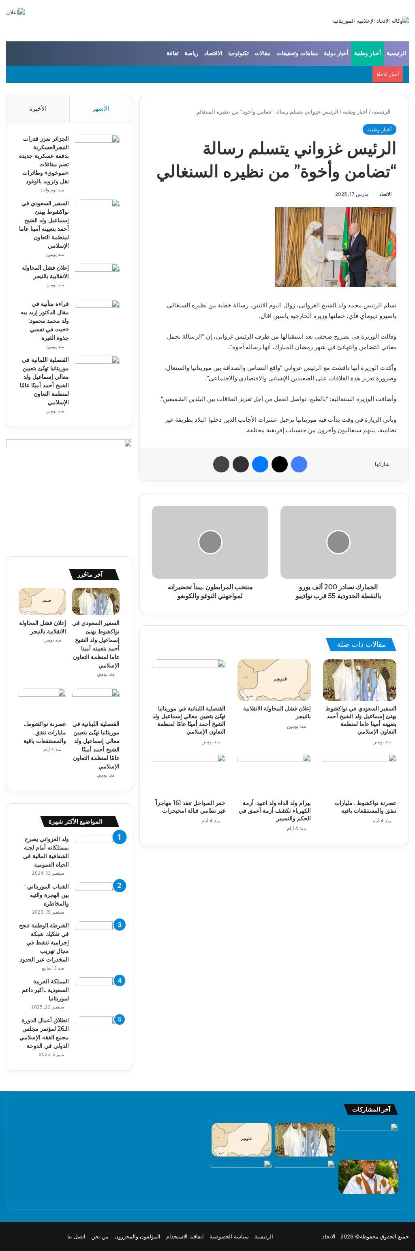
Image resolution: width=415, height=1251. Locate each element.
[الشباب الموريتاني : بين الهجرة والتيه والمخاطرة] (97, 897)
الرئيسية (396, 53)
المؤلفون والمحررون (137, 1236)
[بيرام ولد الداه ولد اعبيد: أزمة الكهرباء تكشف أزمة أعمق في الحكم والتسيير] (274, 774)
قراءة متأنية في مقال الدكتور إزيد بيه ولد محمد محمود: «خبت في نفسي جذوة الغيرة (45, 320)
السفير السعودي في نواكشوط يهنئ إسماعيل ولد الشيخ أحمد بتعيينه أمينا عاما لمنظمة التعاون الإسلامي (360, 720)
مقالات (263, 53)
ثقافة (173, 53)
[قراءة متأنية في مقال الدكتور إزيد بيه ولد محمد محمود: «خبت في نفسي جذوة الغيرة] (97, 315)
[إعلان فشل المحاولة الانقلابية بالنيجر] (274, 680)
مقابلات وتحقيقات (297, 53)
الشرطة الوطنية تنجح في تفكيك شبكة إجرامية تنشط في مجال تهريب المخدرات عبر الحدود (44, 942)
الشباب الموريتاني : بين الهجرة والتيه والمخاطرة (46, 895)
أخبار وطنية (367, 53)
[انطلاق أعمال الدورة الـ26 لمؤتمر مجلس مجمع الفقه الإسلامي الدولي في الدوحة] (97, 1031)
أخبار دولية (336, 53)
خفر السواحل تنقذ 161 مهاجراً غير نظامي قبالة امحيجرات (190, 806)
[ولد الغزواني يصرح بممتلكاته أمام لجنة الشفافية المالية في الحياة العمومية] (97, 850)
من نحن (100, 1236)
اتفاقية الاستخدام (185, 1236)
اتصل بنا (76, 1236)
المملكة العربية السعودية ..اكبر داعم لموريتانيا (45, 990)
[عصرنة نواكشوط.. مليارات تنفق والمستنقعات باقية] (359, 774)
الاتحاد (385, 194)
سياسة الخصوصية (229, 1236)
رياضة (191, 53)
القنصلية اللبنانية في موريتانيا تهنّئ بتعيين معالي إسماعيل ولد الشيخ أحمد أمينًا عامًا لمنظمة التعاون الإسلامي (188, 720)
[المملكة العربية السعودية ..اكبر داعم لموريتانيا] (97, 992)
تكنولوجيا (238, 53)
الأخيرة (38, 108)
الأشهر (100, 108)
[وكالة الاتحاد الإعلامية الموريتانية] (370, 20)
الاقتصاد (213, 53)
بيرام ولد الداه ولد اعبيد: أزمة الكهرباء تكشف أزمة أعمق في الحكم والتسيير (275, 810)
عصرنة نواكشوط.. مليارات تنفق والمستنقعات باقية (365, 806)
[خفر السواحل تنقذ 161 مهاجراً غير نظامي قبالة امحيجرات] (188, 774)
